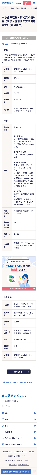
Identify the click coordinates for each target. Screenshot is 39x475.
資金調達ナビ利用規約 (13, 456)
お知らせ (8, 406)
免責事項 (31, 452)
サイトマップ (26, 456)
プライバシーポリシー (20, 452)
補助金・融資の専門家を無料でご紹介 (16, 472)
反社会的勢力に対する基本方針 (14, 460)
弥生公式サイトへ (23, 465)
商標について (29, 460)
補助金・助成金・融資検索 (18, 8)
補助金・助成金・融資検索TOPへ (19, 382)
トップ (4, 8)
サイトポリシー (7, 452)
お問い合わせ (13, 465)
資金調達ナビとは (11, 401)
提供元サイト (19, 371)
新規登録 (27, 3)
